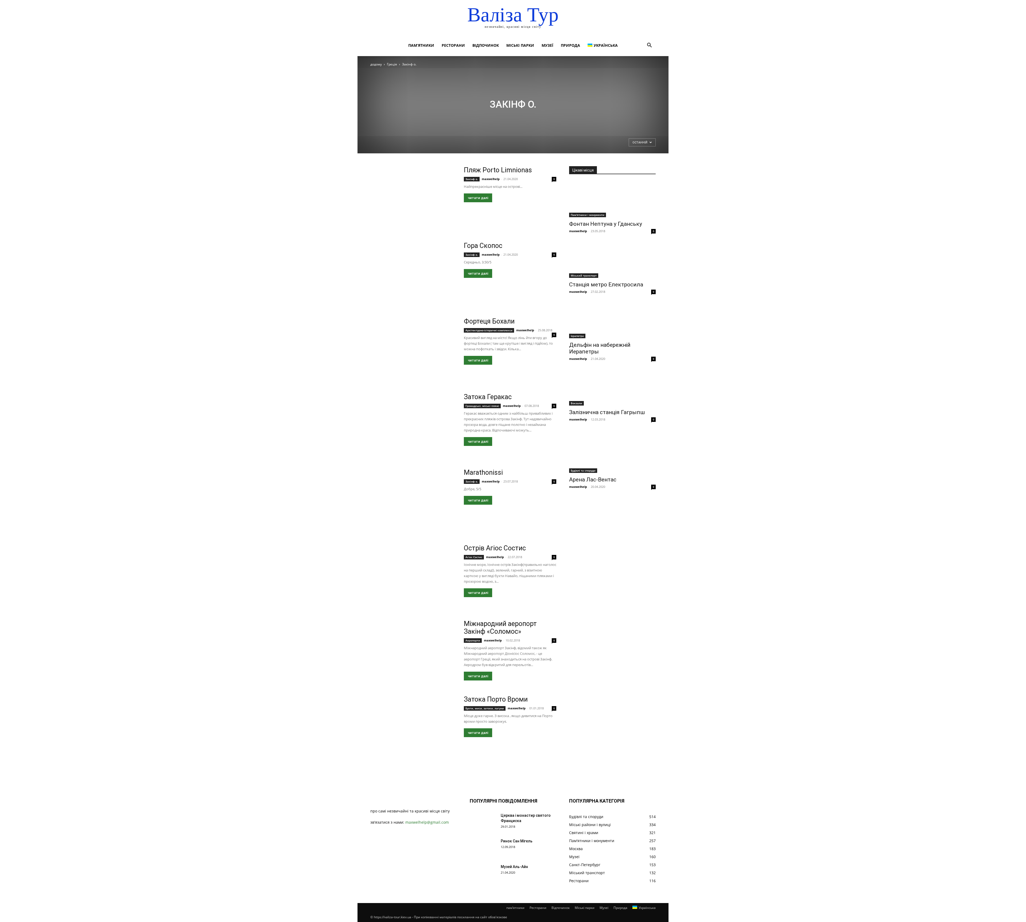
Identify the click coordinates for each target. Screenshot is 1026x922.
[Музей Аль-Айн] (483, 873)
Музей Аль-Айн (514, 867)
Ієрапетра (577, 336)
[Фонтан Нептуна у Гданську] (612, 199)
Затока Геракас (488, 397)
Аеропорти (472, 640)
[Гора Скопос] (413, 273)
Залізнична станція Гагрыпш (607, 412)
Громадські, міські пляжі (482, 406)
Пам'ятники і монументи (587, 215)
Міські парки (520, 45)
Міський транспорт (584, 275)
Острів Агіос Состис (495, 548)
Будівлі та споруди (583, 470)
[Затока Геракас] (413, 424)
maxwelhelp (491, 179)
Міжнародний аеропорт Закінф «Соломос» (500, 627)
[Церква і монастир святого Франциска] (483, 822)
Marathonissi (483, 472)
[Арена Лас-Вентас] (612, 451)
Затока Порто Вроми (496, 699)
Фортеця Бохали (489, 321)
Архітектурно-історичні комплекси (488, 330)
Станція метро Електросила (606, 284)
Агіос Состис (473, 557)
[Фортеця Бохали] (413, 348)
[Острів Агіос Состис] (413, 575)
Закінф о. (471, 179)
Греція (392, 64)
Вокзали (576, 403)
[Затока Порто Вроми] (413, 726)
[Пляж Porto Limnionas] (413, 197)
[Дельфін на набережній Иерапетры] (612, 320)
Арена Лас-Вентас (592, 479)
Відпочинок (485, 45)
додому (376, 64)
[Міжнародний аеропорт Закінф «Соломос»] (413, 651)
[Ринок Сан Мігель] (483, 847)
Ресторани (453, 45)
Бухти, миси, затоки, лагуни (484, 708)
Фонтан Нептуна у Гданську (605, 224)
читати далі (478, 198)
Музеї (547, 45)
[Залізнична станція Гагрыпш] (612, 387)
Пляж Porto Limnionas (498, 170)
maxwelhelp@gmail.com (427, 822)
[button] (649, 45)
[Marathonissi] (413, 500)
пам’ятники (421, 45)
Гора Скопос (483, 246)
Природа (570, 45)
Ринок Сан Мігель (517, 841)
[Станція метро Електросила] (612, 260)
